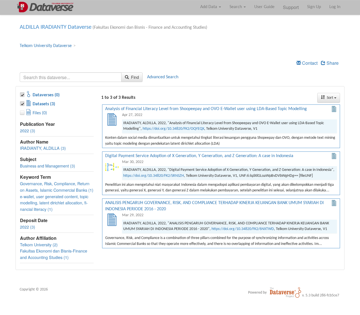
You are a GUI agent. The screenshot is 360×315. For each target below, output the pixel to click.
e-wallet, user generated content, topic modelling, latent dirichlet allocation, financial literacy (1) (54, 202)
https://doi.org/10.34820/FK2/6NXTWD (243, 229)
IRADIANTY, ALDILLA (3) (43, 148)
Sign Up (314, 7)
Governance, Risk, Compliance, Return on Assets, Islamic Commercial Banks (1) (56, 186)
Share (332, 63)
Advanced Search (162, 77)
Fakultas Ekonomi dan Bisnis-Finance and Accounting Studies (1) (53, 254)
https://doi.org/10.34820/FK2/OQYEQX (173, 129)
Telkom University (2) (39, 244)
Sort (330, 98)
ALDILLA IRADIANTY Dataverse (55, 27)
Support (291, 7)
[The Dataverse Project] (285, 292)
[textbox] (71, 77)
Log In (334, 7)
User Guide (264, 7)
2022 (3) (27, 130)
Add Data (209, 7)
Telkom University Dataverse (46, 46)
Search (236, 7)
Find (134, 77)
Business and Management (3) (47, 166)
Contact (309, 63)
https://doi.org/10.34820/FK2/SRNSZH (153, 176)
